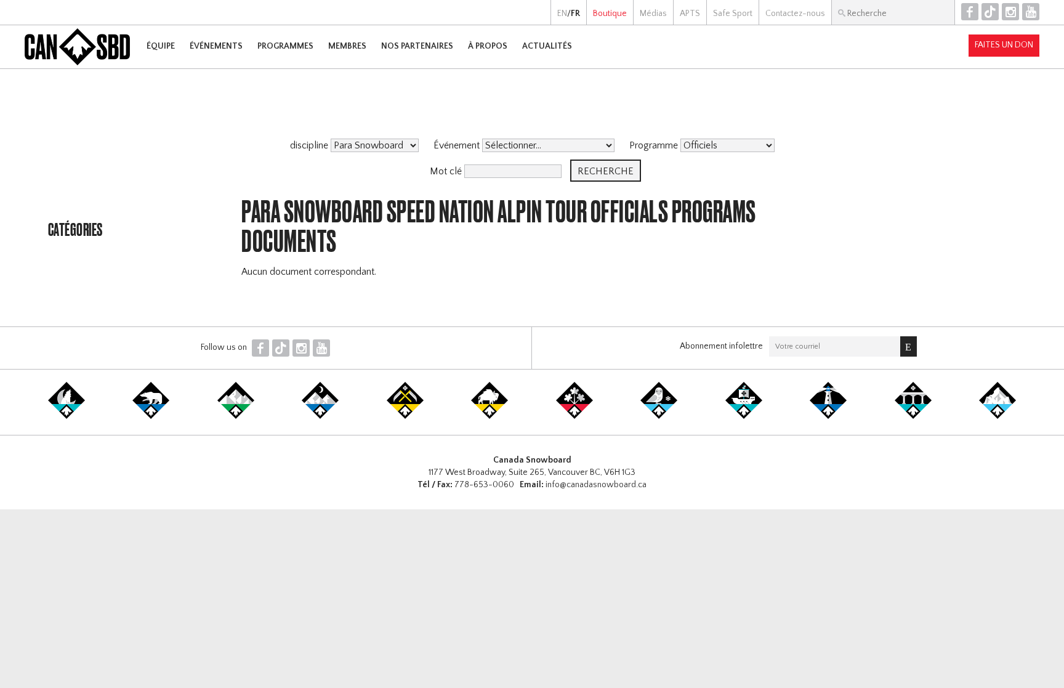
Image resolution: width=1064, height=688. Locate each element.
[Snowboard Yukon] (66, 416)
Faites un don (1004, 45)
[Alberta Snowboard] (320, 416)
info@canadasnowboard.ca (596, 485)
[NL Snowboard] (997, 416)
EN (562, 13)
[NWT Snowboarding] (150, 416)
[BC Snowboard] (235, 416)
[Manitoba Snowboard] (489, 416)
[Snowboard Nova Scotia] (828, 416)
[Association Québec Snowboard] (658, 416)
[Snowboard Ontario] (574, 416)
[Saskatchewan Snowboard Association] (405, 416)
